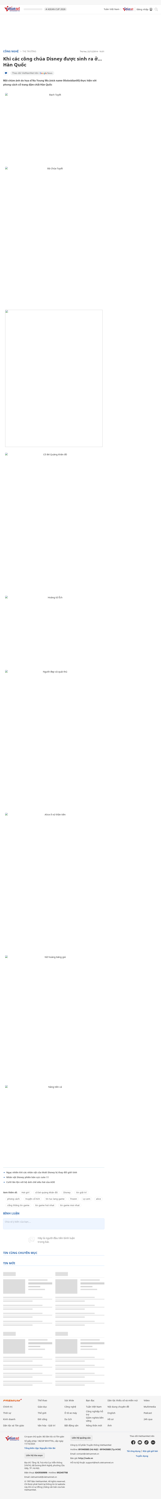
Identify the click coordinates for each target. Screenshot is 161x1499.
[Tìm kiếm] (156, 9)
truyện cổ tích (32, 1198)
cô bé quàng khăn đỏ (46, 1192)
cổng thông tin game (18, 1205)
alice (98, 1198)
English (111, 1412)
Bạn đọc (90, 1400)
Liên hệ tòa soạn (34, 1455)
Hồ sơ (111, 1419)
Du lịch (68, 1419)
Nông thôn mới (94, 1425)
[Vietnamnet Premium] (12, 1401)
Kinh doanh (9, 1419)
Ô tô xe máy (70, 1412)
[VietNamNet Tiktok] (146, 1443)
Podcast (148, 1412)
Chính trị (7, 1406)
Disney (66, 1192)
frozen (73, 1198)
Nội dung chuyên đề (118, 1406)
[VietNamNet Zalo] (153, 1443)
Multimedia (150, 1406)
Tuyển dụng (142, 1456)
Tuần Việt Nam (111, 9)
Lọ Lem (86, 1198)
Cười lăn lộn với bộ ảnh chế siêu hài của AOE (30, 1182)
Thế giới (42, 1412)
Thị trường (29, 51)
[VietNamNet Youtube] (140, 1443)
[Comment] (6, 73)
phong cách (13, 1198)
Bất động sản (71, 1425)
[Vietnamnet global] (127, 10)
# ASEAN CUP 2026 (55, 9)
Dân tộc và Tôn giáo (13, 1425)
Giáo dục (42, 1406)
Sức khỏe (69, 1400)
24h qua (148, 1419)
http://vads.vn (85, 1458)
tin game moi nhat (70, 1205)
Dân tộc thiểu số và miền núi (123, 1400)
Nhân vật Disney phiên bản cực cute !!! (27, 1177)
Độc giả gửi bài (150, 1451)
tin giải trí (81, 1192)
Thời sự (7, 1412)
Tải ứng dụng (133, 1451)
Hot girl (25, 1192)
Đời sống (42, 1419)
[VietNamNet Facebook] (133, 1443)
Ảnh (110, 1425)
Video (147, 1400)
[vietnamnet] (12, 12)
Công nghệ (11, 51)
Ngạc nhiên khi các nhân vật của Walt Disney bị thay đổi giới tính (41, 1172)
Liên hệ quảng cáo (81, 1437)
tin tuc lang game (55, 1198)
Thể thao (42, 1400)
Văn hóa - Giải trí (46, 1425)
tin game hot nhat (44, 1205)
